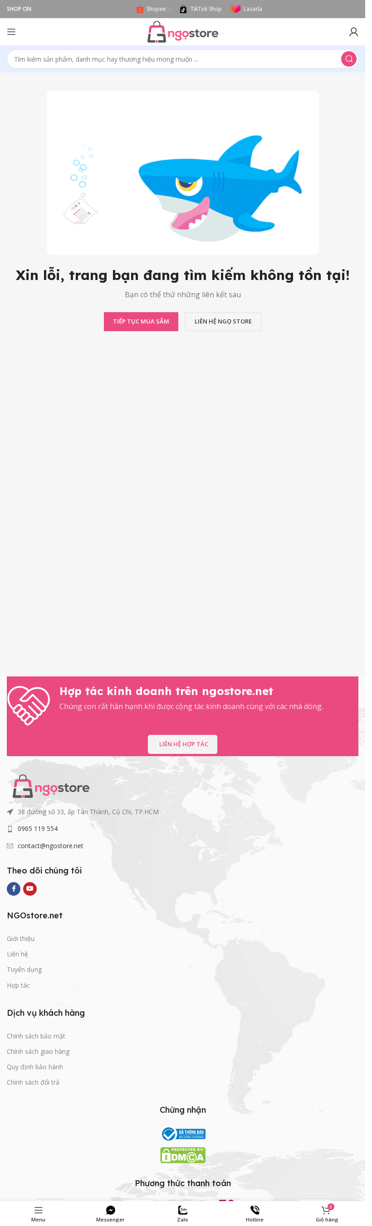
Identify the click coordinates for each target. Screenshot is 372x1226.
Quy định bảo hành (35, 1066)
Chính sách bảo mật (36, 1036)
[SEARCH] (349, 59)
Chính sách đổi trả (33, 1082)
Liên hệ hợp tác (183, 744)
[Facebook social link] (13, 889)
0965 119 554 (38, 828)
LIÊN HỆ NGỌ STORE (223, 321)
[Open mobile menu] (11, 32)
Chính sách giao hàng (38, 1051)
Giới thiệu (20, 938)
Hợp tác (18, 985)
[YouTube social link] (30, 889)
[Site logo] (183, 31)
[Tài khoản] (354, 32)
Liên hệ (17, 954)
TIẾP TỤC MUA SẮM (141, 321)
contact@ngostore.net (50, 845)
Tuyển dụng (24, 969)
